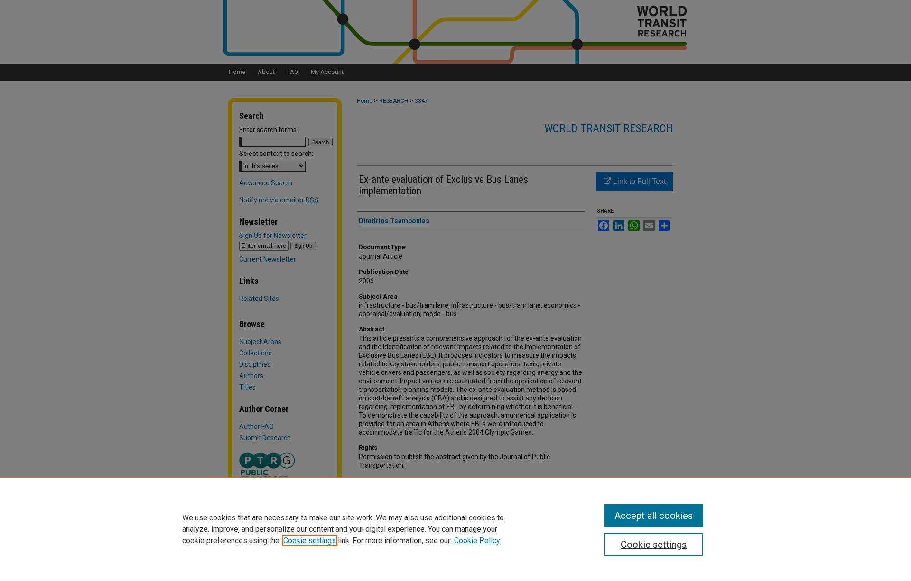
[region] (455, 529)
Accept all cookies (653, 515)
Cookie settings (309, 540)
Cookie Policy (477, 540)
